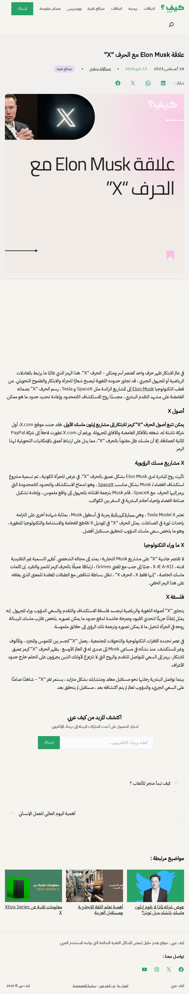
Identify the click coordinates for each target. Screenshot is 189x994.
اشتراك (22, 9)
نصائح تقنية (64, 69)
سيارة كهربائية (122, 514)
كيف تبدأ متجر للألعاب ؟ (150, 783)
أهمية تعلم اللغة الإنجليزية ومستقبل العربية (100, 909)
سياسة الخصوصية (84, 985)
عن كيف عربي (107, 985)
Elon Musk (143, 388)
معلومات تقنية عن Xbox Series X (33, 909)
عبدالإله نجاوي (100, 69)
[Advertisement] (94, 328)
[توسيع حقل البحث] (171, 25)
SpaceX (106, 484)
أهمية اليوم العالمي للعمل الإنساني (47, 813)
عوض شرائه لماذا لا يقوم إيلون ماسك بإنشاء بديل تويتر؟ (159, 909)
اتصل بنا (122, 985)
